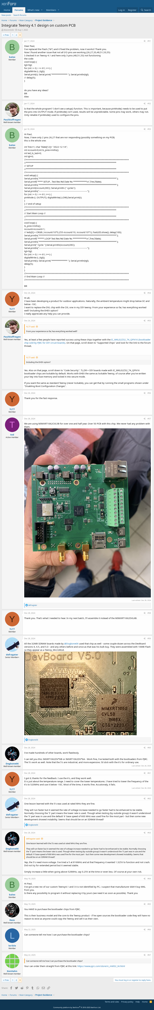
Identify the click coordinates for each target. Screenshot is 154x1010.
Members (51, 9)
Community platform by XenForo (77, 1007)
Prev (7, 35)
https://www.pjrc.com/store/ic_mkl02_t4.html (101, 966)
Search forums (19, 15)
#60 (149, 747)
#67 (149, 955)
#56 (149, 393)
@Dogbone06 (71, 643)
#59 (149, 638)
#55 (149, 320)
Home (7, 9)
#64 (149, 878)
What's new (33, 9)
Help (138, 1001)
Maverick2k (9, 29)
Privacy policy (127, 1001)
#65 (149, 904)
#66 (149, 929)
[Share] (144, 41)
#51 (149, 41)
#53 (149, 129)
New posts (6, 15)
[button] (42, 10)
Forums (19, 9)
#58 (149, 613)
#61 (149, 773)
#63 (149, 832)
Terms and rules (112, 1001)
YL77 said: (30, 326)
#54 (149, 293)
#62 (149, 798)
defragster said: (33, 838)
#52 (149, 103)
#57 (149, 418)
